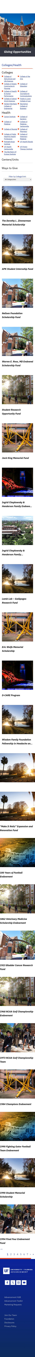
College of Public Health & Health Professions (10, 136)
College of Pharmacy (23, 130)
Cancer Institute (9, 117)
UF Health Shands (26, 142)
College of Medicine (7, 123)
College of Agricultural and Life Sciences (9, 79)
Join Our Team (10, 1315)
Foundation (9, 1319)
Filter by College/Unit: (17, 176)
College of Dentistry (23, 118)
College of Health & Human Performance (10, 93)
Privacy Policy (10, 1326)
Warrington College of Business (24, 106)
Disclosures (9, 1322)
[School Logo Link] (16, 1271)
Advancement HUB (12, 1297)
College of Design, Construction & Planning (10, 86)
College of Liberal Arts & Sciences (10, 100)
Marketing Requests (13, 1304)
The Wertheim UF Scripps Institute (10, 153)
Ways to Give (10, 168)
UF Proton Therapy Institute (26, 148)
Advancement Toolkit (13, 1301)
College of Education (23, 85)
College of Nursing (10, 129)
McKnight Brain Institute (9, 143)
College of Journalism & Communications (26, 93)
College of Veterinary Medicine (23, 136)
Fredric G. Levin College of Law (25, 100)
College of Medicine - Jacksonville (24, 124)
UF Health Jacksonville (8, 148)
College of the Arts (25, 78)
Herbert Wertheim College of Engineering (10, 106)
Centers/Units (10, 159)
